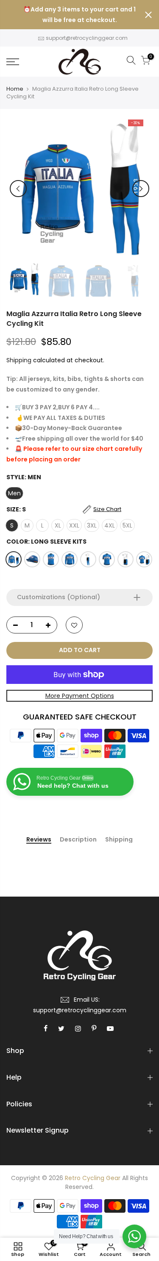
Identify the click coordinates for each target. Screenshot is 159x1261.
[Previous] (18, 188)
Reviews (38, 840)
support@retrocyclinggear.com (87, 38)
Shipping (18, 360)
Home (14, 89)
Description (78, 840)
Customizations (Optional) (58, 597)
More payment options (79, 696)
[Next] (140, 188)
